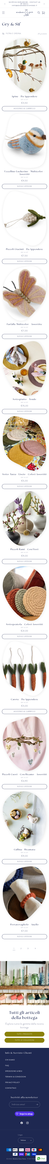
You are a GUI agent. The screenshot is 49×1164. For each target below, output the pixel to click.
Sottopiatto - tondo (24, 399)
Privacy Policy (12, 1082)
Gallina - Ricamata (24, 850)
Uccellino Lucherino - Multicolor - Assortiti (24, 173)
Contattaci (10, 1088)
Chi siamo (10, 1060)
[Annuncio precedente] (5, 4)
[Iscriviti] (37, 1104)
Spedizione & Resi (13, 1071)
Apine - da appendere (25, 97)
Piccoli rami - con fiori (24, 549)
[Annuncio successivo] (44, 4)
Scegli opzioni (24, 186)
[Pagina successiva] (35, 948)
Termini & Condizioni (15, 1076)
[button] (3, 12)
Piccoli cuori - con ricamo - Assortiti (24, 775)
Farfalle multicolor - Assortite (24, 324)
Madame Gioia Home (19, 1159)
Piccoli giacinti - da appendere (24, 249)
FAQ (7, 1065)
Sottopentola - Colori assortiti (24, 624)
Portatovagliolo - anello (24, 925)
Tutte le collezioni (24, 1040)
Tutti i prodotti (24, 1034)
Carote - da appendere (24, 700)
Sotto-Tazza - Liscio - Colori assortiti (24, 474)
